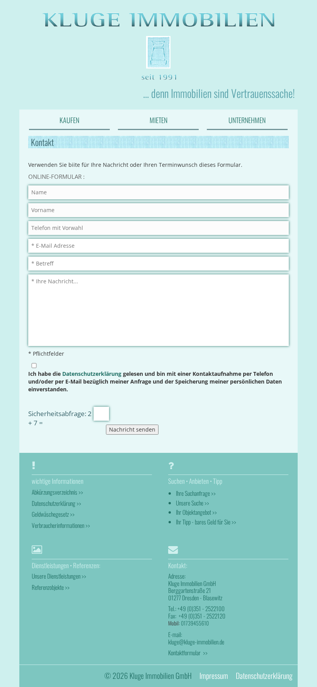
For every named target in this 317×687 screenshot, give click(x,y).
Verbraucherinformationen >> (61, 525)
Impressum (213, 675)
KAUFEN (69, 120)
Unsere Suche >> (192, 503)
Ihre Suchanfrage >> (196, 493)
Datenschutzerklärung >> (56, 503)
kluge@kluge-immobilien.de (196, 641)
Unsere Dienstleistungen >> (59, 576)
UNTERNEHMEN (247, 120)
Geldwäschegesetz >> (53, 514)
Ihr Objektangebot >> (196, 512)
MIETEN (158, 120)
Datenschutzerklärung (91, 373)
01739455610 (195, 623)
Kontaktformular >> (188, 652)
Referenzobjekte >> (51, 587)
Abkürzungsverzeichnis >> (57, 492)
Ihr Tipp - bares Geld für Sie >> (206, 521)
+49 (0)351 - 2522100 (201, 608)
